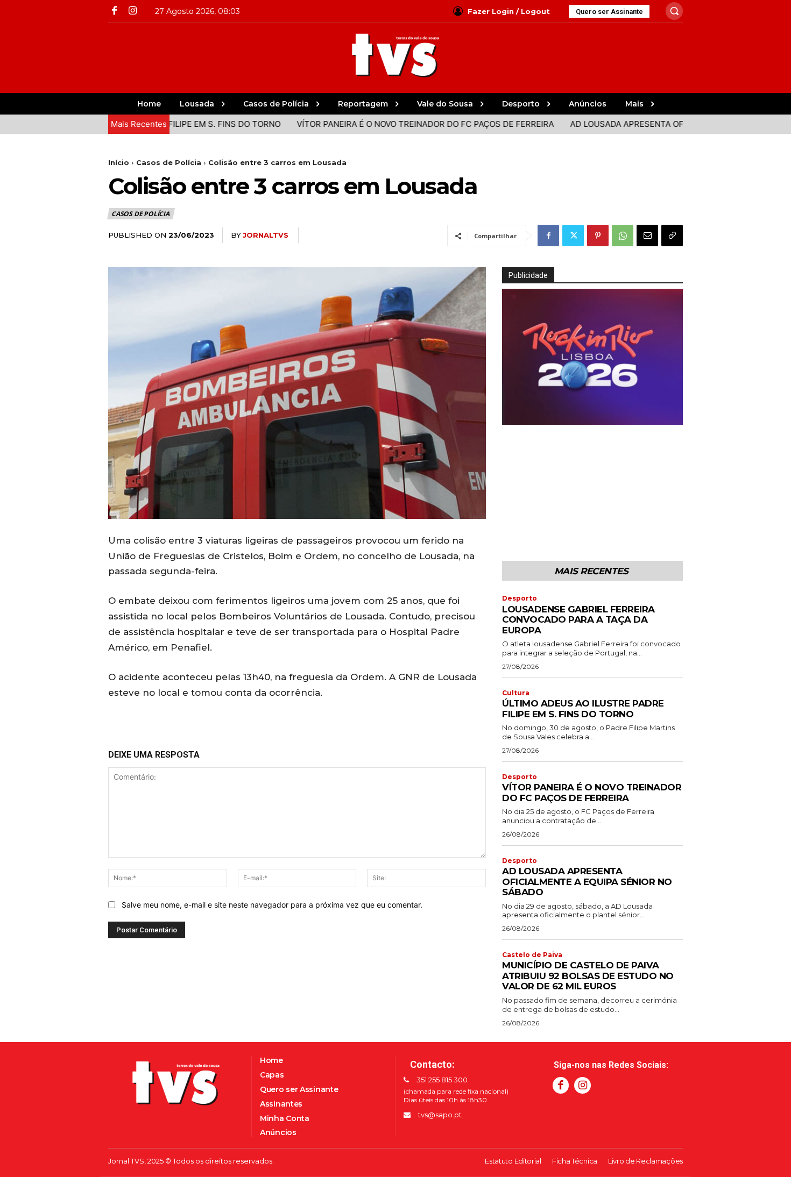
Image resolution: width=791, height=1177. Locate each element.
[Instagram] (132, 11)
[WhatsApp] (622, 235)
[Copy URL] (672, 235)
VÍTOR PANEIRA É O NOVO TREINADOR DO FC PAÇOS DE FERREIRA (392, 124)
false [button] (515, 414)
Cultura (515, 693)
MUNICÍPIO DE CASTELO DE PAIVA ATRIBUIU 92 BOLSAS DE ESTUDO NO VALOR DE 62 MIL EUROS (588, 975)
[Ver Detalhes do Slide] (592, 357)
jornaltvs (265, 235)
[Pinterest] (598, 235)
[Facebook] (114, 11)
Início (118, 162)
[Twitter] (573, 235)
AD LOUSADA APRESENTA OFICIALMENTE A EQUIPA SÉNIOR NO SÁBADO (587, 881)
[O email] (647, 235)
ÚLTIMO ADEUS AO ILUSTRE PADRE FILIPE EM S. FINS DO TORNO (583, 708)
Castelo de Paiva (532, 955)
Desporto (519, 598)
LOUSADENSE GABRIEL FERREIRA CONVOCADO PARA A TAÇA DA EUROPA (578, 620)
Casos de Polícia (168, 162)
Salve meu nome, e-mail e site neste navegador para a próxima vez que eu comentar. (272, 904)
